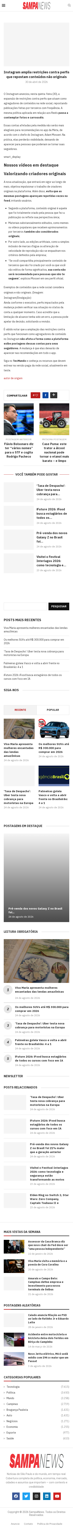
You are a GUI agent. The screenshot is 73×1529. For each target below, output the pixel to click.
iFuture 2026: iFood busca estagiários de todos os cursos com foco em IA (47, 1124)
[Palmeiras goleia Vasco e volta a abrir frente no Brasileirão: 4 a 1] (54, 776)
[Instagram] (36, 1496)
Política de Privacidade (49, 1523)
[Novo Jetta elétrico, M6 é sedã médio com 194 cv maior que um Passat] (14, 1359)
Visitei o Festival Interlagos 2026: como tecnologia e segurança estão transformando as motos (49, 1173)
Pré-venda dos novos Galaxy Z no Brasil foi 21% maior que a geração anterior (49, 1148)
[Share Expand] (53, 395)
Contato (28, 1523)
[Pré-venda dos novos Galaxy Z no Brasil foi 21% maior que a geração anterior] (19, 540)
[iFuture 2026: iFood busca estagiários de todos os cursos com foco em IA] (19, 516)
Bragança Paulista (38, 1409)
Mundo (38, 1398)
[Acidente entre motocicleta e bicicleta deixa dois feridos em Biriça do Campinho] (14, 1339)
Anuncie (15, 1523)
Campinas (38, 1404)
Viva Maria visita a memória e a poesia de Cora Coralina (47, 1262)
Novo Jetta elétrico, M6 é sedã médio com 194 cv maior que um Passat (48, 1357)
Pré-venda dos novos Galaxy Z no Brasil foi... (51, 537)
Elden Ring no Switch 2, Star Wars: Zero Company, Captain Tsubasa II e (49, 1199)
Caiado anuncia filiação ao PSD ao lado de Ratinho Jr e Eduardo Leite (48, 1318)
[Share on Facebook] (45, 395)
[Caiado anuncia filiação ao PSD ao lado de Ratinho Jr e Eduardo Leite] (14, 1320)
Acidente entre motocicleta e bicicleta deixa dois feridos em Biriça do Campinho (48, 1338)
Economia (38, 1427)
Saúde (38, 1438)
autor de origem (13, 378)
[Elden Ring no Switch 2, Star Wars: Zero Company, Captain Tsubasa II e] (15, 1200)
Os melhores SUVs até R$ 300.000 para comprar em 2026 (54, 748)
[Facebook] (16, 1496)
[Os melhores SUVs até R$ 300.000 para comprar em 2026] (54, 729)
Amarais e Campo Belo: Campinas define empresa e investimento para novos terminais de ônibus (45, 1284)
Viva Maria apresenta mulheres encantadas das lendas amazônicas (19, 750)
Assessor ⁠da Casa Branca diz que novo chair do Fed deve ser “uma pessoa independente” (48, 1245)
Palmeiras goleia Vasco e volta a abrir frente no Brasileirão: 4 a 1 (53, 797)
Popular (53, 710)
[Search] (69, 5)
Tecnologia (38, 1386)
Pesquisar (58, 606)
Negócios (38, 1421)
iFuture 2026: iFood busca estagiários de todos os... (51, 513)
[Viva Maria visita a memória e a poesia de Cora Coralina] (14, 1266)
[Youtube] (57, 1496)
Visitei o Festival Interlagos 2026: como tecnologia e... (51, 561)
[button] (7, 878)
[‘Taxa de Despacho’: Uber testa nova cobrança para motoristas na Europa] (19, 492)
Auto (38, 1415)
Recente (20, 710)
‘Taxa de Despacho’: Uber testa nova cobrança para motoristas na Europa (18, 797)
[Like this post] (36, 395)
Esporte (38, 1432)
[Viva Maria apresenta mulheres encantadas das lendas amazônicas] (19, 729)
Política (38, 1392)
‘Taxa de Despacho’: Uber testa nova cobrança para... (50, 490)
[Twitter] (26, 1496)
